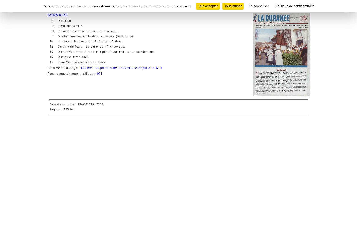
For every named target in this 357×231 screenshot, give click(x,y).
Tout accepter (208, 6)
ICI (99, 73)
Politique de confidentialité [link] (294, 6)
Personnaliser (258, 6)
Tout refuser (233, 6)
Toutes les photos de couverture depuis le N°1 (122, 68)
